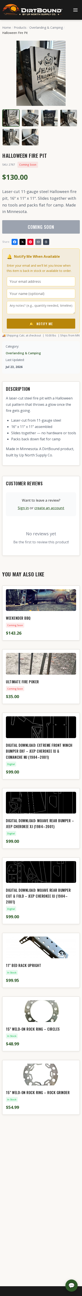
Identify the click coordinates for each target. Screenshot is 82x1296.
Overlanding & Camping (46, 27)
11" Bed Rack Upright (23, 965)
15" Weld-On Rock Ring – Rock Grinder (38, 1092)
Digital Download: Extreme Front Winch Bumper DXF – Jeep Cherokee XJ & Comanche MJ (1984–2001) (39, 751)
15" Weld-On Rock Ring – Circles (33, 1029)
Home (6, 27)
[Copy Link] (46, 242)
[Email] (38, 242)
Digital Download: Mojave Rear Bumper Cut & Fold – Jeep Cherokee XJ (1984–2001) (38, 896)
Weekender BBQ (18, 618)
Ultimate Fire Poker (22, 681)
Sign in (23, 508)
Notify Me (41, 323)
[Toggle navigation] (75, 10)
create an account (49, 508)
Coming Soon (41, 227)
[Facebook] (15, 242)
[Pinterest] (30, 242)
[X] (22, 242)
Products (20, 27)
